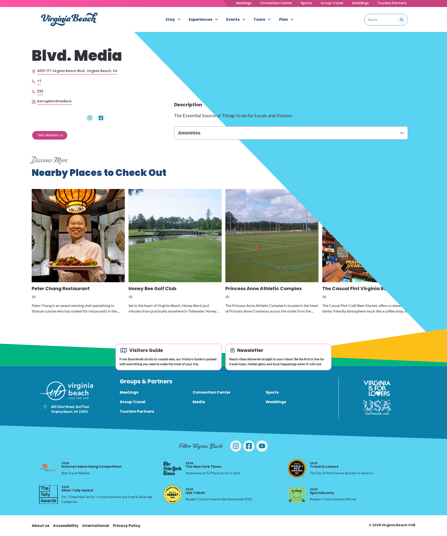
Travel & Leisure (324, 465)
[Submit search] (402, 20)
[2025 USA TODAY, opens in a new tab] (172, 494)
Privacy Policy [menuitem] (126, 525)
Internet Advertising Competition (91, 465)
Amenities (189, 132)
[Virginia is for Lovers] (377, 388)
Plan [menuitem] (283, 19)
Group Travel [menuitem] (133, 402)
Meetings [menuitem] (129, 392)
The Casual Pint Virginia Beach (359, 289)
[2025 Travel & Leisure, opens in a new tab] (297, 468)
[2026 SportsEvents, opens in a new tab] (297, 494)
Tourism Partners (391, 3)
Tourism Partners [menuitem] (137, 411)
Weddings (360, 3)
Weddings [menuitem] (276, 402)
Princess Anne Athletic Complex (263, 289)
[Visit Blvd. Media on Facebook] (101, 118)
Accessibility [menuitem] (65, 525)
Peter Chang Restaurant (61, 289)
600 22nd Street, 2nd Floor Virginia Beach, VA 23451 (70, 409)
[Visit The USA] (377, 407)
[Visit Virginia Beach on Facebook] (248, 446)
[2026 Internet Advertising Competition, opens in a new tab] (48, 468)
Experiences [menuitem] (200, 19)
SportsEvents (322, 491)
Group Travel (332, 3)
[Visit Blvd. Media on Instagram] (90, 118)
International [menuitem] (95, 525)
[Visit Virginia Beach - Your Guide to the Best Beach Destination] (69, 19)
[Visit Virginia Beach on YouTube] (262, 446)
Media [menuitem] (199, 402)
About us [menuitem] (40, 525)
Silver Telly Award (77, 489)
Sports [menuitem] (272, 392)
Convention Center (276, 3)
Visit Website (48, 135)
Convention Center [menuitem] (211, 392)
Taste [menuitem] (259, 19)
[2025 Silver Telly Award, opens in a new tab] (48, 494)
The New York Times (203, 465)
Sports (306, 3)
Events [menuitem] (233, 19)
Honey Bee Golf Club (152, 289)
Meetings (243, 3)
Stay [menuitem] (170, 19)
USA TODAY (195, 491)
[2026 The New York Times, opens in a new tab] (172, 468)
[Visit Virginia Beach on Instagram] (235, 446)
